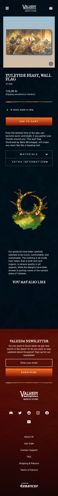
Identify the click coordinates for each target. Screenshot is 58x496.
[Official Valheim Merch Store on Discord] (11, 413)
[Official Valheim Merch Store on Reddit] (29, 413)
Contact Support (28, 450)
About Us (29, 437)
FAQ (29, 456)
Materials (29, 154)
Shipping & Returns (29, 463)
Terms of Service (29, 470)
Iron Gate (29, 443)
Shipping (10, 94)
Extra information (29, 161)
